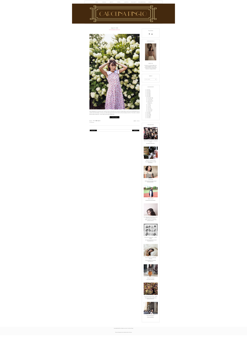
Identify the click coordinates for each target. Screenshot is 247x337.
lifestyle (126, 2)
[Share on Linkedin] (98, 120)
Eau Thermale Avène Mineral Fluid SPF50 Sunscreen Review (150, 218)
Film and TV (133, 2)
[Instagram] (149, 34)
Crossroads (150, 179)
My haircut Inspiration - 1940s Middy (151, 238)
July (148, 104)
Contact (150, 2)
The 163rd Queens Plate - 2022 (150, 296)
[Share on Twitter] (96, 120)
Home (96, 2)
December (150, 97)
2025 (148, 90)
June (149, 105)
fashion (104, 2)
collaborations (142, 2)
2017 (148, 114)
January (149, 110)
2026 (148, 89)
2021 (148, 95)
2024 (148, 91)
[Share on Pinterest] (95, 120)
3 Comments (91, 122)
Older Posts (136, 130)
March (149, 108)
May (148, 106)
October (149, 99)
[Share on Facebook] (93, 120)
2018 (148, 113)
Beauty (111, 2)
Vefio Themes (129, 332)
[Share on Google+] (99, 120)
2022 (148, 94)
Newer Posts (93, 130)
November (150, 98)
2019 (148, 112)
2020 (148, 96)
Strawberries (114, 29)
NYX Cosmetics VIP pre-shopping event (150, 141)
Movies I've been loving (150, 160)
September (150, 100)
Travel (118, 2)
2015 (148, 116)
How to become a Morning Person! (150, 258)
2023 (148, 93)
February (149, 109)
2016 (148, 115)
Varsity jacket (150, 198)
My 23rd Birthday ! (151, 315)
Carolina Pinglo (130, 328)
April (149, 107)
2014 (148, 117)
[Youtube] (152, 34)
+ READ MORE (114, 117)
